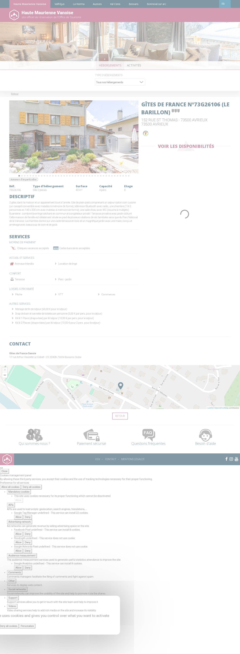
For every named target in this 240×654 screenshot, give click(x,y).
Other (11, 580)
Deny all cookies (31, 487)
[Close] (1, 467)
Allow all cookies (10, 487)
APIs (11, 505)
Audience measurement (21, 555)
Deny (28, 517)
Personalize (27, 626)
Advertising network (19, 521)
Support (12, 597)
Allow (18, 500)
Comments (14, 572)
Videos (12, 606)
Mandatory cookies (19, 491)
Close (4, 471)
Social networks (17, 589)
